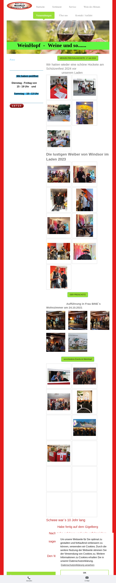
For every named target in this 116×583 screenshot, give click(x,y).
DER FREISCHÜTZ (78, 295)
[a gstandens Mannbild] (84, 200)
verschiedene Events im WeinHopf (78, 359)
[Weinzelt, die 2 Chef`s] (58, 453)
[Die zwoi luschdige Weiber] (84, 174)
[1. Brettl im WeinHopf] (84, 376)
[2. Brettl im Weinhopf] (58, 401)
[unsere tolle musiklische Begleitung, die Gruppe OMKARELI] (58, 251)
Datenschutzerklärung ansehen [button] (77, 565)
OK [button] (84, 573)
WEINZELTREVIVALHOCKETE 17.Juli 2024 (78, 58)
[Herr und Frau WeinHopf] (58, 376)
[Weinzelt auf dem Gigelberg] (84, 401)
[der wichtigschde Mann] (58, 200)
